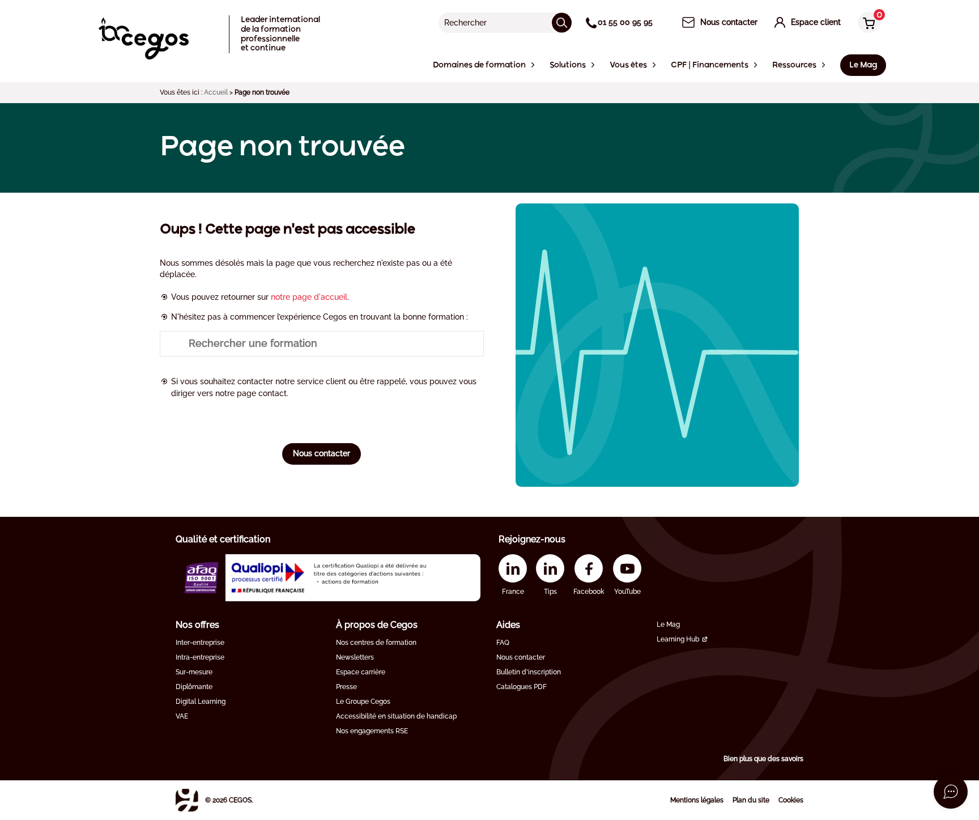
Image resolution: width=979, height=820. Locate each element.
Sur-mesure (194, 672)
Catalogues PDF (521, 687)
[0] (866, 23)
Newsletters (355, 657)
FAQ (502, 643)
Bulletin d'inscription (528, 672)
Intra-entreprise (200, 657)
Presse (346, 687)
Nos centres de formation (376, 643)
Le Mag (668, 624)
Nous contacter (321, 453)
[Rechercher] (562, 22)
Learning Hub (678, 639)
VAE (182, 716)
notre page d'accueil (309, 296)
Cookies (790, 800)
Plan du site (751, 800)
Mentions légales (696, 800)
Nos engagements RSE (372, 731)
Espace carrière (360, 672)
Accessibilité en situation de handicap (396, 716)
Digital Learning (200, 702)
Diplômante (194, 687)
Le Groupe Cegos (363, 702)
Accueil (216, 92)
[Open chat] (951, 792)
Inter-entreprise (200, 643)
